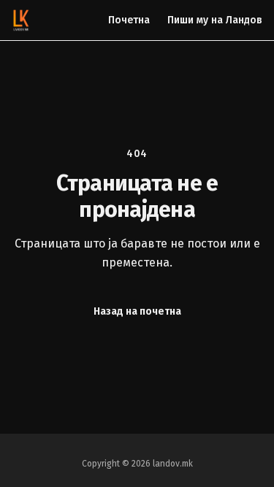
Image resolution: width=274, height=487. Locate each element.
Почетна (129, 20)
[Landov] (21, 20)
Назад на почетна (137, 311)
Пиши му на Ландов (214, 20)
